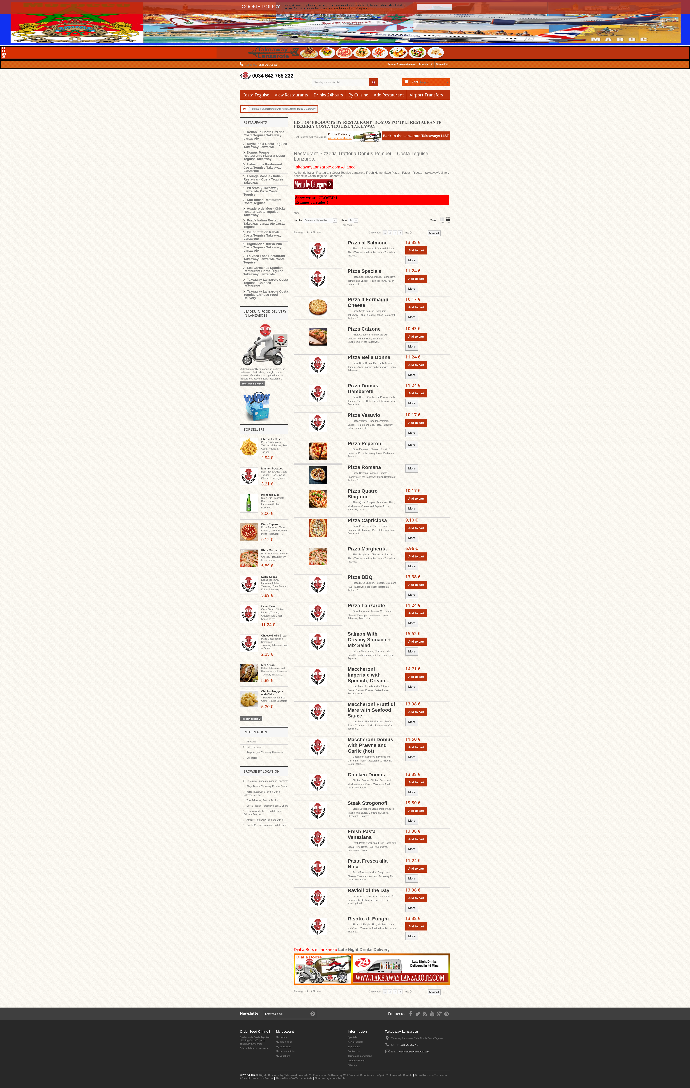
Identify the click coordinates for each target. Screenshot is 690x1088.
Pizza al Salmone (368, 243)
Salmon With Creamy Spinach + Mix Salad (369, 639)
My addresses (283, 1046)
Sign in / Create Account (401, 64)
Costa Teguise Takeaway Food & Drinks (267, 805)
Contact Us (442, 64)
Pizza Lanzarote (366, 605)
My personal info (285, 1051)
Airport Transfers (426, 95)
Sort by (298, 220)
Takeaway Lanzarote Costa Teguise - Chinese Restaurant (265, 283)
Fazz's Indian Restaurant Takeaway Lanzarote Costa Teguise (264, 224)
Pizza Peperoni (270, 524)
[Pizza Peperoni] (249, 532)
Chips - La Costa (271, 439)
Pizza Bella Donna (369, 357)
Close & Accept (434, 6)
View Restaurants (291, 95)
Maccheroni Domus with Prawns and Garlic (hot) (370, 745)
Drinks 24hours (328, 95)
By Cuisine (358, 95)
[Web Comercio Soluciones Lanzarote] (257, 406)
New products (355, 1042)
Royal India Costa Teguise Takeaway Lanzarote (265, 145)
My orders (281, 1037)
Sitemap (352, 1065)
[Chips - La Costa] (249, 447)
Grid (442, 223)
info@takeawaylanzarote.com (414, 1051)
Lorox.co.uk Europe (261, 1078)
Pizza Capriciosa (367, 520)
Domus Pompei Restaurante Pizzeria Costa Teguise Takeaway (264, 156)
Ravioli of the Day (368, 890)
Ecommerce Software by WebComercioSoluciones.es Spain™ (350, 1075)
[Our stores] (264, 345)
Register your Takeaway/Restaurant (265, 752)
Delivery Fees (253, 747)
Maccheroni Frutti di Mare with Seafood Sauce (371, 710)
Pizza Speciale (364, 271)
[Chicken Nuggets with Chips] (249, 699)
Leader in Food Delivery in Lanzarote (264, 313)
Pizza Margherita (367, 549)
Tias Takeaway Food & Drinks (262, 800)
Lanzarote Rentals (401, 1075)
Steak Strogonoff (367, 803)
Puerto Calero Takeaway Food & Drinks (267, 825)
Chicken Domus (366, 774)
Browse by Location (261, 771)
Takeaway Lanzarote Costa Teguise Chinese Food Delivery (265, 295)
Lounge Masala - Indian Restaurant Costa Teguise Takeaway (263, 179)
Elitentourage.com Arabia (329, 1078)
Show (344, 220)
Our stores (251, 757)
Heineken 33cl (270, 494)
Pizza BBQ (360, 577)
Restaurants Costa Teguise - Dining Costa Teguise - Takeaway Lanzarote (254, 1040)
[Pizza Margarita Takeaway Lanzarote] (249, 558)
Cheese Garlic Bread (274, 635)
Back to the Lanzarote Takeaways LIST (416, 136)
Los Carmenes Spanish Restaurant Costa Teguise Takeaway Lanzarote (263, 271)
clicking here (360, 8)
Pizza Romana (364, 467)
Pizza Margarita (271, 550)
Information (255, 732)
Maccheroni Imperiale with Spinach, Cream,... (369, 674)
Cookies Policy (356, 1060)
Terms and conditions (360, 1056)
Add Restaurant (389, 95)
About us (251, 741)
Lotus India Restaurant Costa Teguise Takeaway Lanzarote (262, 168)
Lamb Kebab (269, 576)
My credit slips (284, 1042)
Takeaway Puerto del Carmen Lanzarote (267, 781)
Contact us (354, 1051)
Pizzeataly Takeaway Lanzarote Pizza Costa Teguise (260, 191)
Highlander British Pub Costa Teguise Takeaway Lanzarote (262, 247)
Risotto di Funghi (368, 919)
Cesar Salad (268, 606)
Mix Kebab (268, 664)
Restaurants (255, 122)
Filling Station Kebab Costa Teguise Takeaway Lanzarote (262, 235)
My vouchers (283, 1056)
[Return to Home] (244, 109)
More (296, 212)
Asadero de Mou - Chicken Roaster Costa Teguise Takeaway (265, 212)
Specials (352, 1037)
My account (285, 1031)
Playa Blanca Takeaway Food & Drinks (266, 786)
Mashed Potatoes (272, 468)
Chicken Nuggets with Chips (272, 693)
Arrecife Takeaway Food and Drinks (265, 819)
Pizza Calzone (364, 329)
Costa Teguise (256, 95)
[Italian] (313, 184)
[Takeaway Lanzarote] (273, 76)
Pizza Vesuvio (364, 415)
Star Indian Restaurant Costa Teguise (262, 201)
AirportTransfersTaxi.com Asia (294, 1078)
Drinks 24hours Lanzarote (254, 1048)
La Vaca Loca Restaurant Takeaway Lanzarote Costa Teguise (264, 259)
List (448, 223)
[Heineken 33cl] (249, 503)
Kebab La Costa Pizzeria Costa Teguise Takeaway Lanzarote (263, 135)
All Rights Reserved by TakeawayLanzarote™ (283, 1075)
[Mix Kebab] (249, 673)
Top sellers (253, 429)
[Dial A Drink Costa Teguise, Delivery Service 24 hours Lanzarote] (372, 969)
